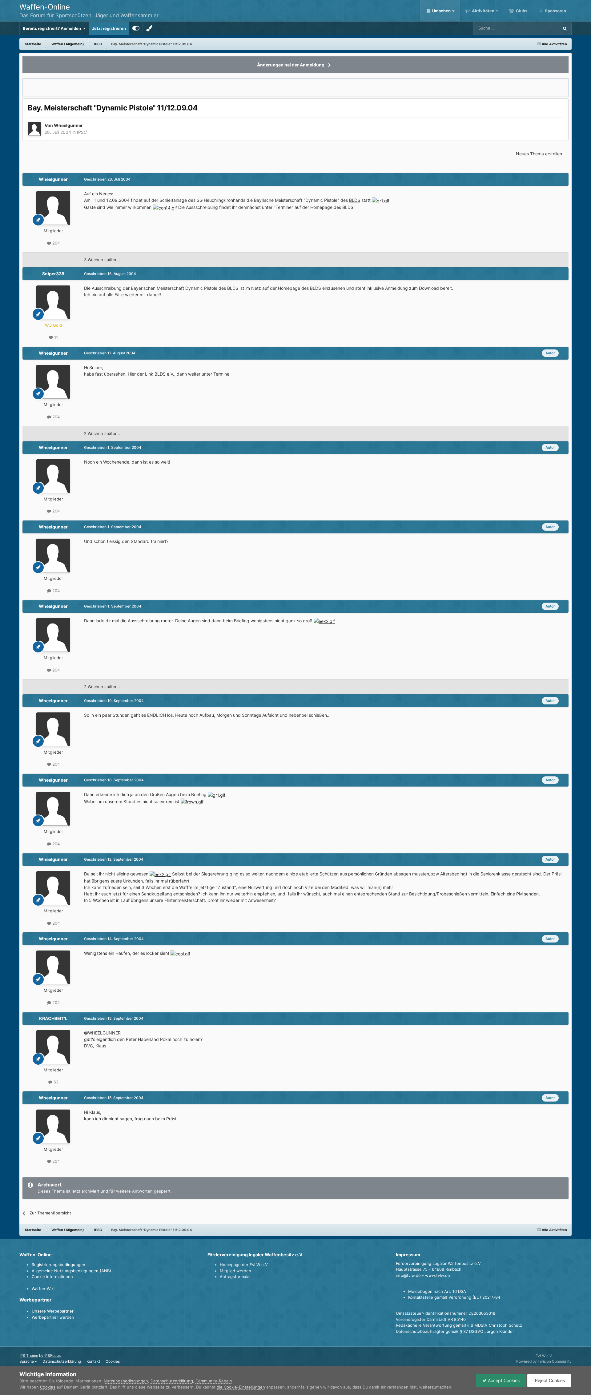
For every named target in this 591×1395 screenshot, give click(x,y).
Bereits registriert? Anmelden (53, 28)
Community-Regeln (213, 1380)
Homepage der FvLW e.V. (244, 1264)
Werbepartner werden (53, 1317)
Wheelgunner (68, 125)
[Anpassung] (136, 28)
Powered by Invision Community (544, 1361)
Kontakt (93, 1361)
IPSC (82, 132)
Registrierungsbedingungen (58, 1264)
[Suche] (564, 28)
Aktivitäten (482, 10)
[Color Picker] (149, 28)
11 (55, 337)
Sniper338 (53, 273)
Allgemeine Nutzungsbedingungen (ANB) (71, 1270)
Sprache (27, 1361)
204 (55, 243)
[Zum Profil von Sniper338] (53, 302)
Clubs (521, 10)
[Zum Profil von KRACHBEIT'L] (53, 1047)
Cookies (113, 1361)
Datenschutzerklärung (61, 1361)
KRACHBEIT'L (53, 1018)
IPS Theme (28, 1355)
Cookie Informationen (52, 1276)
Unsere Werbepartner (53, 1311)
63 (55, 1081)
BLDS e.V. (164, 374)
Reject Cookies (549, 1380)
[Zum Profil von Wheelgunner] (34, 129)
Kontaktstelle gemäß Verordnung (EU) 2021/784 (454, 1297)
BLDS (354, 200)
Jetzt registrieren (109, 28)
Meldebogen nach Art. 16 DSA (437, 1291)
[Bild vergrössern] (380, 200)
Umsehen (441, 10)
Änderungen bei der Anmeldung (290, 64)
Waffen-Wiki (43, 1288)
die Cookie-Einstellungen (241, 1387)
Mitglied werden (235, 1270)
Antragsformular (235, 1276)
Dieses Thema (537, 28)
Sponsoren (555, 10)
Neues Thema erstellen (539, 153)
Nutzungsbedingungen (126, 1380)
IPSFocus (52, 1355)
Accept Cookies (503, 1380)
